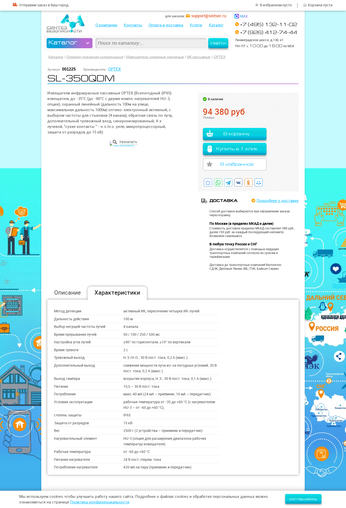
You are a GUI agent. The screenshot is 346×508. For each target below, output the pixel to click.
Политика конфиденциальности (99, 502)
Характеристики (117, 292)
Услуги (196, 25)
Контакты (133, 25)
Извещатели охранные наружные (155, 57)
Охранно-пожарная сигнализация (94, 57)
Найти (218, 43)
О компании (106, 25)
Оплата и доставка (166, 25)
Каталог (216, 25)
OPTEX (219, 57)
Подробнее (278, 200)
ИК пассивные (198, 57)
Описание (67, 292)
